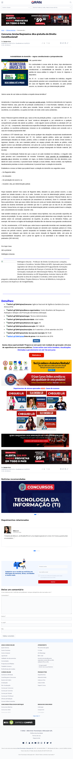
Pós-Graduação (5, 685)
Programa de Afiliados (7, 663)
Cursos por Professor (7, 696)
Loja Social (4, 655)
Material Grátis (42, 677)
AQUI (43, 388)
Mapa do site (36, 738)
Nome (3, 616)
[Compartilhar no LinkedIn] (65, 43)
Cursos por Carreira (7, 690)
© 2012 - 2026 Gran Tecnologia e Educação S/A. (36, 730)
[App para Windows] (23, 743)
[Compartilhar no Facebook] (61, 43)
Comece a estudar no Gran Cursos (36, 441)
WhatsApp (42, 653)
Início (2, 30)
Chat (40, 650)
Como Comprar (5, 653)
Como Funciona (5, 650)
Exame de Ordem (6, 680)
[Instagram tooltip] (38, 743)
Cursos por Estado (6, 693)
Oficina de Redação (6, 698)
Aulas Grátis (41, 682)
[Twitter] (47, 743)
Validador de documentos (8, 658)
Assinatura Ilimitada (7, 674)
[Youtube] (35, 743)
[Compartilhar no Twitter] (63, 43)
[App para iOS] (29, 743)
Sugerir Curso (42, 685)
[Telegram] (50, 743)
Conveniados (5, 661)
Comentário (5, 595)
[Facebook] (44, 743)
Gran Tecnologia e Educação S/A (25, 748)
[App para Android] (32, 743)
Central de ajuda (44, 647)
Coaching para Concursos (8, 677)
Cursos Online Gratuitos (8, 701)
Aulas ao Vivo (41, 680)
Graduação (4, 682)
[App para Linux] (26, 743)
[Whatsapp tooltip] (41, 743)
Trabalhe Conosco (6, 666)
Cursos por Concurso (7, 688)
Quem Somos (5, 647)
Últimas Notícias (10, 30)
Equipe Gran (7, 41)
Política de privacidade (36, 733)
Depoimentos (42, 674)
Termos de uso (36, 735)
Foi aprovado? (46, 666)
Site (2, 629)
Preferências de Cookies (8, 669)
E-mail (3, 622)
